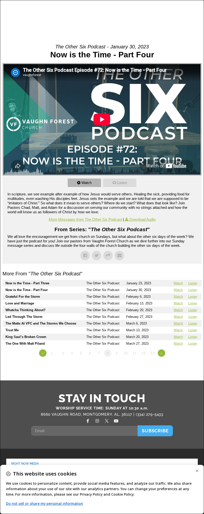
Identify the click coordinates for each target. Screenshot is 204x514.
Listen (122, 183)
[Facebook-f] (88, 421)
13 (152, 353)
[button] (184, 15)
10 (126, 353)
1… (53, 353)
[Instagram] (97, 421)
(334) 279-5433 (149, 414)
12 (144, 353)
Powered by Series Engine (183, 367)
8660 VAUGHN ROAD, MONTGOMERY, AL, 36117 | (88, 414)
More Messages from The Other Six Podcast (85, 219)
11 (134, 353)
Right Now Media (25, 463)
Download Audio (142, 219)
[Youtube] (116, 421)
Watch (86, 183)
